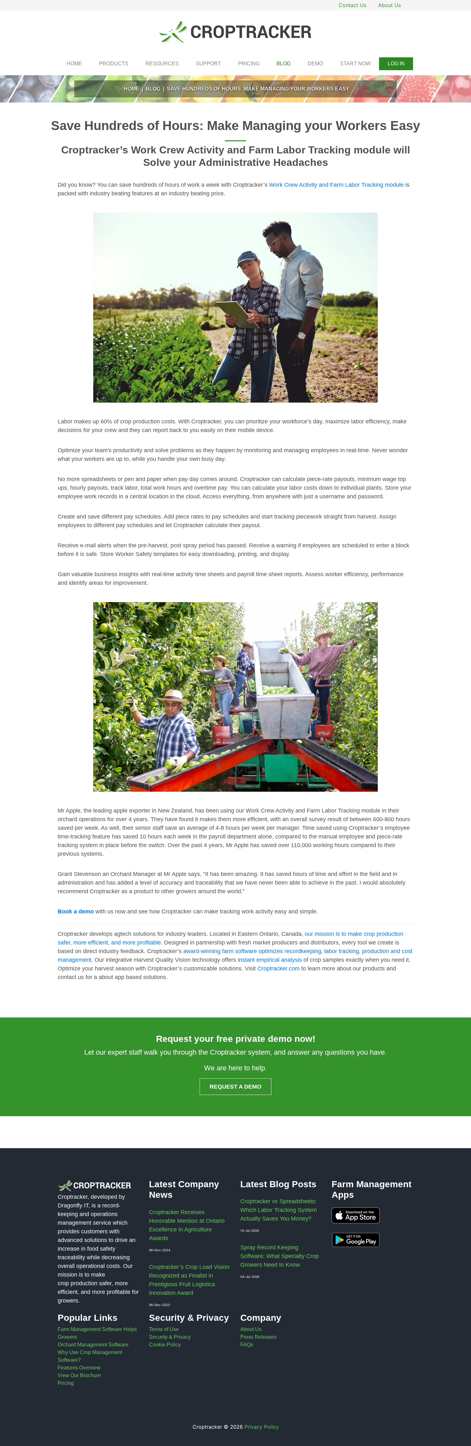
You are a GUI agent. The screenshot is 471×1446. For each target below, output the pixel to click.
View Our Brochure (79, 1375)
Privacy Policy (261, 1427)
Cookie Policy (165, 1344)
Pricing (249, 63)
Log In (396, 63)
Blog (284, 63)
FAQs (246, 1344)
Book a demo (76, 911)
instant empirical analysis (270, 960)
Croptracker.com (278, 968)
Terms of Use (164, 1329)
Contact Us (352, 5)
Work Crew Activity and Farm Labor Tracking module (336, 185)
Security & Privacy (170, 1337)
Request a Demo (235, 1086)
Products (113, 63)
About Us (389, 5)
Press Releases (258, 1337)
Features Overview (79, 1367)
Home (74, 63)
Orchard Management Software (93, 1344)
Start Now (355, 63)
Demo (315, 63)
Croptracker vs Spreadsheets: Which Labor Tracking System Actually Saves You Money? (278, 1210)
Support (208, 63)
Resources (162, 63)
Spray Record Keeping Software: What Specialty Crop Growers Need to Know (279, 1256)
